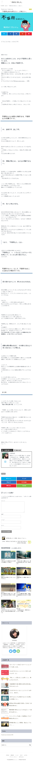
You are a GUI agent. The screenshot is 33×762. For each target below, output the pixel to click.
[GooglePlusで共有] (23, 33)
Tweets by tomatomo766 (7, 735)
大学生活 (7, 755)
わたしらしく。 (15, 759)
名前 (2, 514)
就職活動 (12, 755)
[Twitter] (5, 462)
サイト (2, 525)
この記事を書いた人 (7, 450)
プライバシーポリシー (13, 756)
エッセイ (16, 755)
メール (3, 519)
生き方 (4, 473)
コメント (3, 500)
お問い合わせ (21, 756)
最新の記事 (18, 450)
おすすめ (25, 755)
